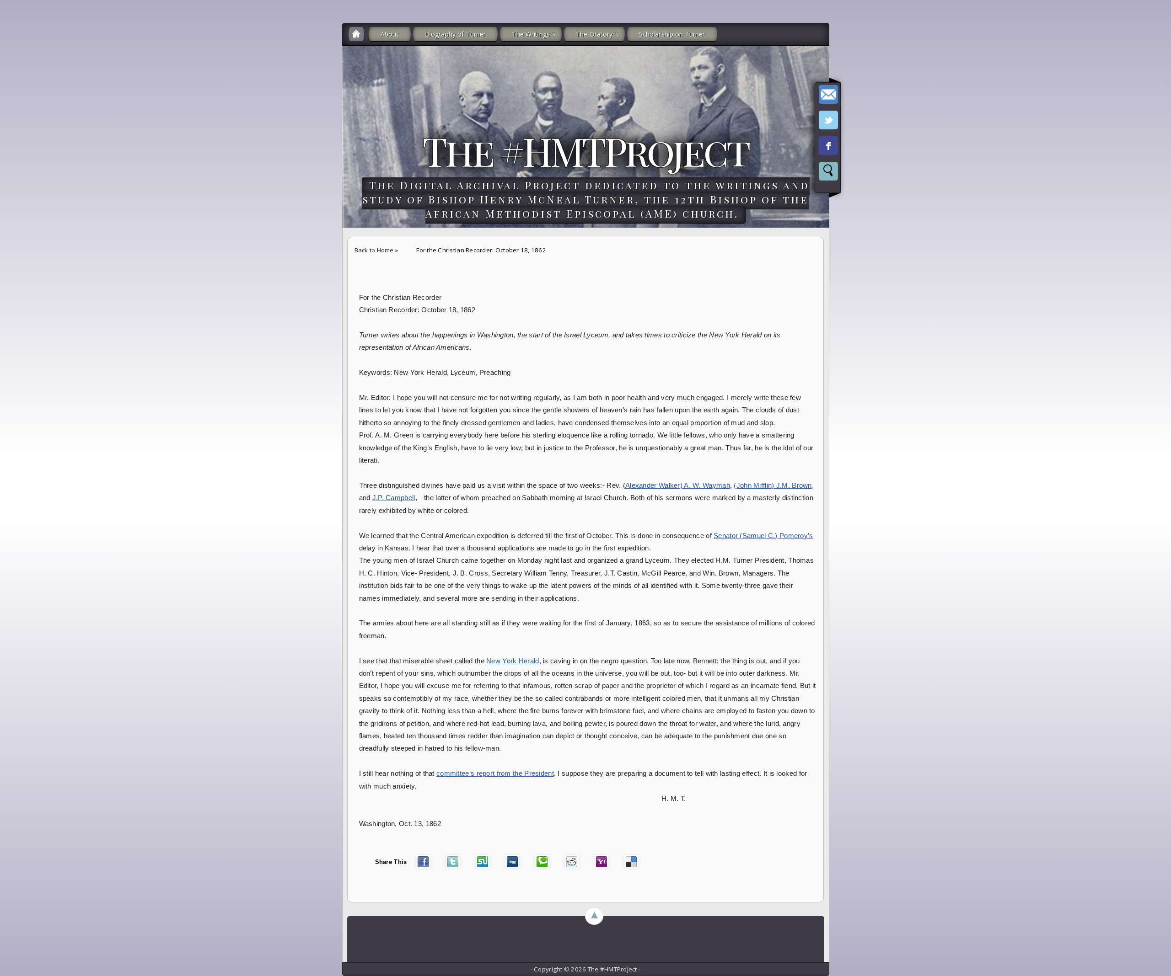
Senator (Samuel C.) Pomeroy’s (763, 535)
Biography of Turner (455, 34)
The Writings (531, 34)
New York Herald (512, 661)
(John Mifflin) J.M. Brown (772, 485)
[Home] (356, 34)
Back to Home (374, 250)
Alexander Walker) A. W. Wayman (677, 485)
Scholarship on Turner (672, 34)
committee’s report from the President (495, 773)
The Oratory (594, 34)
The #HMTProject (585, 150)
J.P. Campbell (393, 497)
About (390, 34)
